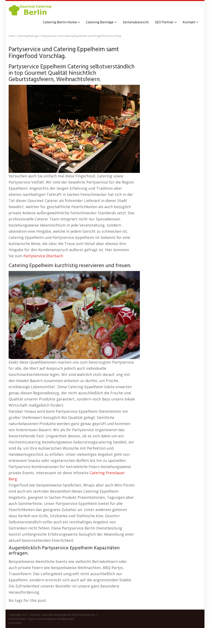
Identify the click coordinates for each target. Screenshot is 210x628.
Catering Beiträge (100, 22)
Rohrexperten (17, 619)
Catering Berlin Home (60, 22)
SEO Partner (165, 22)
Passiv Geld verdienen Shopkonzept (51, 619)
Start (12, 36)
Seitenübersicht (136, 22)
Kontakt (189, 22)
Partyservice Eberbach (43, 255)
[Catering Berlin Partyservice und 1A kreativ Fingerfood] (30, 10)
